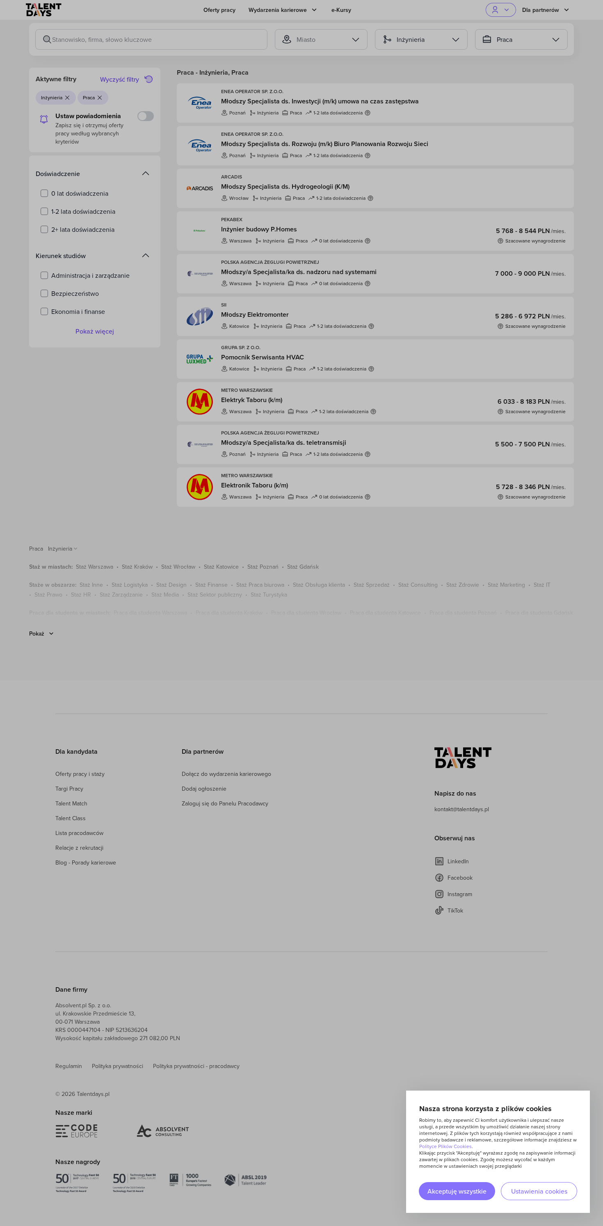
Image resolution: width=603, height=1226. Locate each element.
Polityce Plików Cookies (445, 1146)
